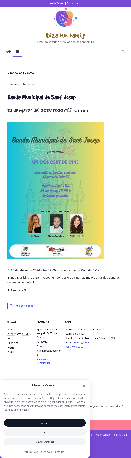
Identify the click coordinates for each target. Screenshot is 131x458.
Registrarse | (74, 3)
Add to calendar (25, 305)
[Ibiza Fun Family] (8, 52)
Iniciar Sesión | (58, 3)
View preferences (45, 441)
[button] (84, 386)
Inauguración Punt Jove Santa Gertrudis (94, 406)
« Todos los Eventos (20, 73)
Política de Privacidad (53, 451)
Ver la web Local (75, 346)
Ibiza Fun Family (65, 35)
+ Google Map (82, 342)
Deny (45, 432)
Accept (44, 422)
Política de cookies (33, 451)
